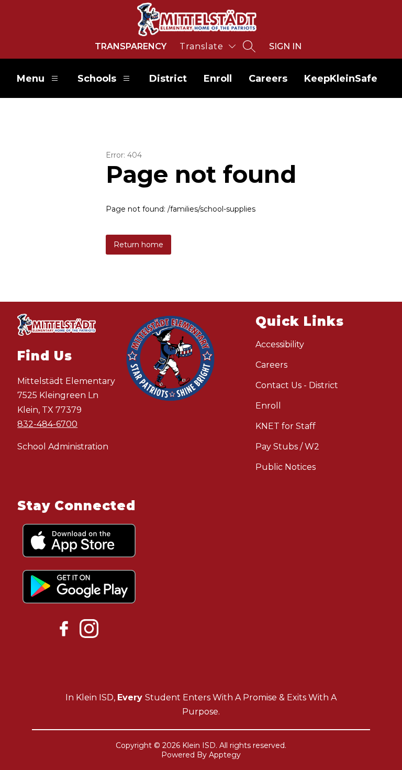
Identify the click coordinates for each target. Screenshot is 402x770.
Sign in (285, 46)
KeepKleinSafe (340, 78)
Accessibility (279, 344)
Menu (30, 78)
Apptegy (225, 755)
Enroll (218, 78)
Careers (268, 78)
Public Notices (285, 467)
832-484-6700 (47, 424)
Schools (96, 78)
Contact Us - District (296, 385)
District (168, 78)
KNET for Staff (285, 426)
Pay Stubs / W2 (287, 447)
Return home (138, 244)
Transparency (130, 46)
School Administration (62, 447)
